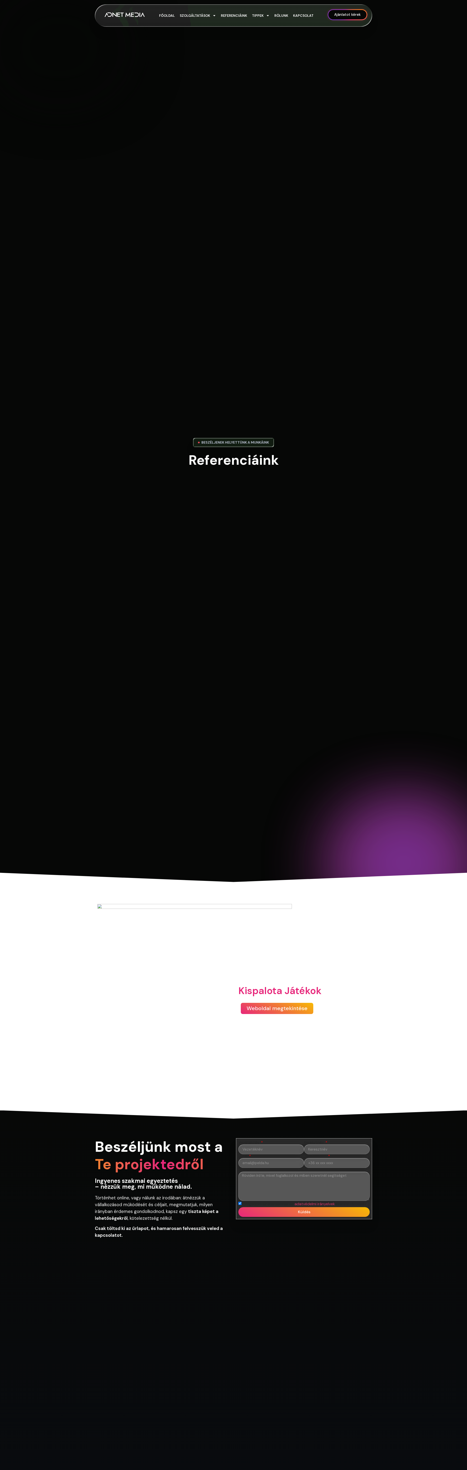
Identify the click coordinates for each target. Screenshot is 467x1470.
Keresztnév (314, 1142)
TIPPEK (258, 15)
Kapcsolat (303, 15)
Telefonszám (315, 1156)
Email (243, 1156)
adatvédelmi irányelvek (315, 1203)
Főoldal (167, 15)
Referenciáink (234, 15)
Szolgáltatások (195, 15)
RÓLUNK (281, 15)
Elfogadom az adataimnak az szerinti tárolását (304, 1203)
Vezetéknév (249, 1142)
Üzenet (244, 1170)
